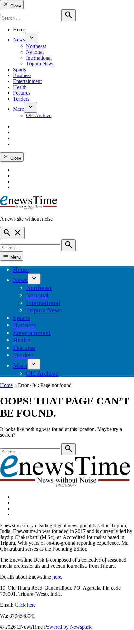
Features (21, 93)
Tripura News (40, 63)
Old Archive (38, 115)
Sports (19, 69)
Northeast (36, 46)
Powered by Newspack (68, 627)
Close (15, 6)
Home (19, 29)
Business (22, 75)
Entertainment (27, 81)
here (56, 577)
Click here (25, 605)
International (39, 58)
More (18, 109)
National (35, 52)
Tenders (21, 99)
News (19, 39)
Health (20, 87)
